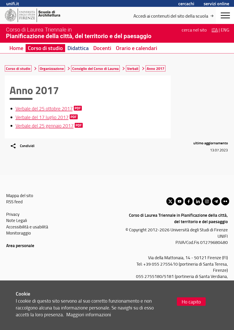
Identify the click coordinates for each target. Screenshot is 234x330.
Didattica (78, 48)
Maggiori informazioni (88, 314)
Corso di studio (45, 48)
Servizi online (216, 3)
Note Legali (16, 220)
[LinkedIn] (198, 201)
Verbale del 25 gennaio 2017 (45, 125)
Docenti (102, 48)
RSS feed (14, 201)
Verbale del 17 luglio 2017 (42, 117)
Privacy (12, 214)
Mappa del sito (19, 195)
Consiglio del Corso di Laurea (95, 68)
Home (16, 48)
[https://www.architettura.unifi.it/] (40, 15)
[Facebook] (189, 201)
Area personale (20, 245)
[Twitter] (170, 201)
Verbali (132, 68)
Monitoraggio (18, 233)
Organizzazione (52, 68)
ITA (215, 29)
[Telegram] (216, 201)
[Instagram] (207, 201)
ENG (225, 29)
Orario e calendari (136, 48)
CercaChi (186, 3)
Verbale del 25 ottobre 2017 (44, 108)
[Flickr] (225, 201)
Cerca (194, 29)
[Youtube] (179, 201)
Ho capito (191, 301)
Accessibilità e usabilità (27, 227)
